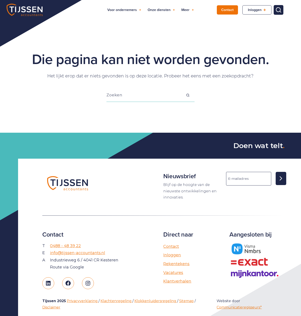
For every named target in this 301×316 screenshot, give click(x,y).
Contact (227, 9)
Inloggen (255, 9)
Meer (185, 9)
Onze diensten (159, 9)
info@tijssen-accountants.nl (77, 252)
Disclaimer (51, 307)
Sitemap (186, 301)
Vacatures (173, 272)
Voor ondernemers (122, 9)
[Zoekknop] (188, 95)
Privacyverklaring (82, 301)
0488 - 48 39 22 (65, 245)
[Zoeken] (278, 10)
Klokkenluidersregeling (155, 301)
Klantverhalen (177, 281)
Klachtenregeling (116, 301)
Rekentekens (176, 263)
